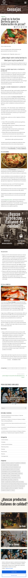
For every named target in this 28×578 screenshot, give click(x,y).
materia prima (19, 368)
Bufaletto (13, 463)
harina (14, 368)
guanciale (20, 473)
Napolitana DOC (8, 199)
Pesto (2, 484)
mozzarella (10, 479)
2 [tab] (14, 404)
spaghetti (9, 490)
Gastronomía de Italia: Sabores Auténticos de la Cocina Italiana (13, 424)
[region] (14, 568)
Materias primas (5, 446)
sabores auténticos (10, 488)
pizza (25, 368)
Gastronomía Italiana (15, 471)
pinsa (15, 484)
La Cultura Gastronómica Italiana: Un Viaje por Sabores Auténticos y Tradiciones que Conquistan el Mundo (13, 431)
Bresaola (8, 463)
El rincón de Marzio (5, 469)
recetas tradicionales (19, 486)
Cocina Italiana (4, 439)
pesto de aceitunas (9, 484)
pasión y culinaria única (6, 481)
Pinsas (18, 484)
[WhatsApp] (24, 27)
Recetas (3, 453)
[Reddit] (21, 27)
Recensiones (4, 451)
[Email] (26, 27)
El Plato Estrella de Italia (6, 467)
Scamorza (3, 490)
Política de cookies (9, 568)
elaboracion (9, 368)
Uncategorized (4, 456)
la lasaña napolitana (5, 477)
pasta (17, 481)
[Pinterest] (15, 27)
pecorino (21, 481)
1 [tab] (12, 404)
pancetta (16, 479)
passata (13, 481)
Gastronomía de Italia (5, 471)
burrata (18, 463)
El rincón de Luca (16, 467)
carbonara (23, 463)
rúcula (2, 488)
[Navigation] (25, 2)
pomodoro (3, 486)
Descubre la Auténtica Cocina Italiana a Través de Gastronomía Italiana (12, 416)
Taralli (13, 490)
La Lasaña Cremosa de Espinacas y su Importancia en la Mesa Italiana (13, 428)
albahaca (3, 463)
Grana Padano (14, 473)
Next (26, 396)
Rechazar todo (14, 575)
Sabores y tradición (19, 488)
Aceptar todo (14, 571)
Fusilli (18, 469)
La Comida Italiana (5, 475)
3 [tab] (15, 404)
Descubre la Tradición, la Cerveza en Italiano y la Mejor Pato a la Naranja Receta (13, 420)
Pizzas (25, 484)
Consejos (3, 16)
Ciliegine (3, 465)
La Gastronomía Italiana (6, 444)
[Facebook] (17, 27)
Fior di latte (13, 469)
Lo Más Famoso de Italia (15, 477)
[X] (19, 27)
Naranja (3, 449)
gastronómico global (5, 473)
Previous (2, 396)
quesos (8, 486)
